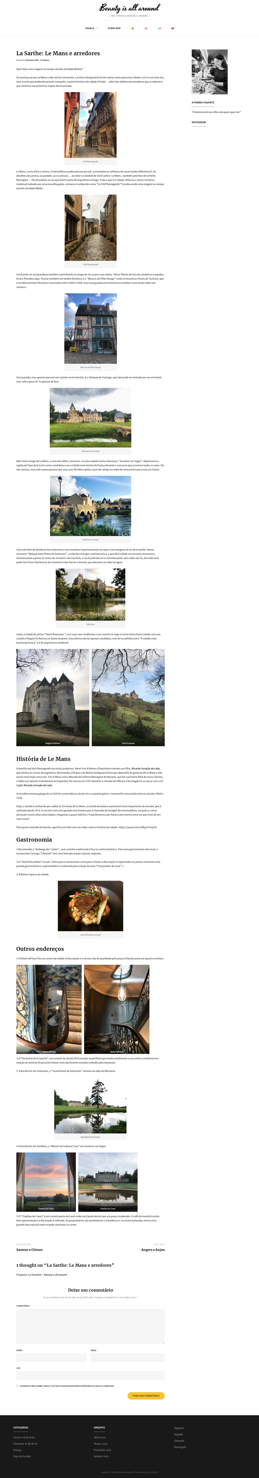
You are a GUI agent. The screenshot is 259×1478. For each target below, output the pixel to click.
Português (180, 1446)
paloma (45, 60)
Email (94, 1350)
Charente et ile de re (25, 1443)
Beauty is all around (129, 8)
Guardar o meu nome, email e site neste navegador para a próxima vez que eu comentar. (67, 1386)
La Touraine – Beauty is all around (47, 1274)
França (89, 28)
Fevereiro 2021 (102, 1449)
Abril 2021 (100, 1437)
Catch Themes (152, 1472)
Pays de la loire (22, 1456)
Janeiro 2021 (101, 1456)
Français (179, 1440)
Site (18, 1368)
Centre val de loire (24, 1437)
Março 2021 (100, 1443)
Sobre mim (114, 28)
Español (179, 1428)
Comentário (23, 1306)
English (178, 1434)
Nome (20, 1350)
